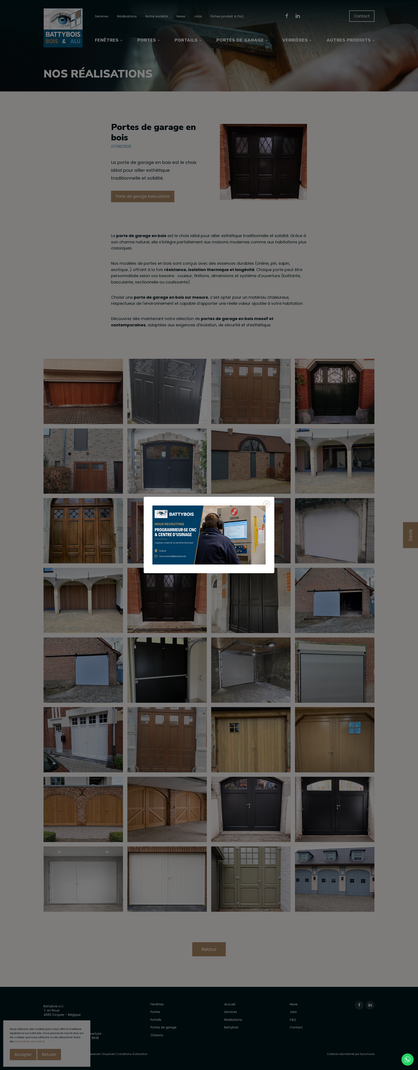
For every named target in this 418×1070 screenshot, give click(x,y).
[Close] (266, 504)
